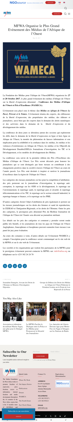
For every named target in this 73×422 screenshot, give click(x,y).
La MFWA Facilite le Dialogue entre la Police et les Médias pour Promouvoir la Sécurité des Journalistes (36, 328)
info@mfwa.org (60, 251)
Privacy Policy (52, 360)
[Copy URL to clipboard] (65, 420)
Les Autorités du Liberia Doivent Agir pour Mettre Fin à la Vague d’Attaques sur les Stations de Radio (59, 327)
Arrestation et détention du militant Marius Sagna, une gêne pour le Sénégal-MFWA (13, 327)
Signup (18, 416)
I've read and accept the (45, 360)
